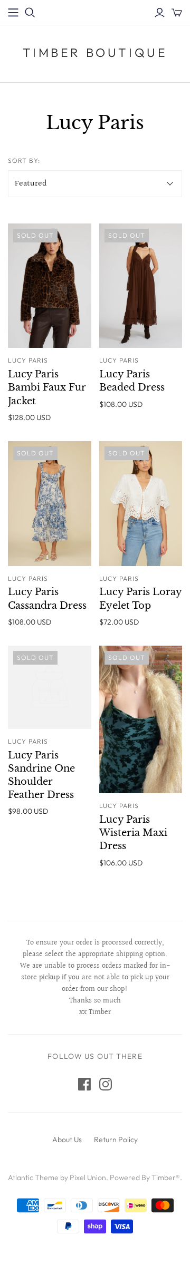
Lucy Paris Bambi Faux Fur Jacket (47, 387)
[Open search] (30, 12)
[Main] (13, 12)
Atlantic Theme (33, 1177)
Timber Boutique (95, 52)
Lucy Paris (28, 360)
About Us (67, 1139)
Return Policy (116, 1139)
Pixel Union (88, 1177)
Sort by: (24, 160)
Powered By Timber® (145, 1177)
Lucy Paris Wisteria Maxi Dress (133, 833)
